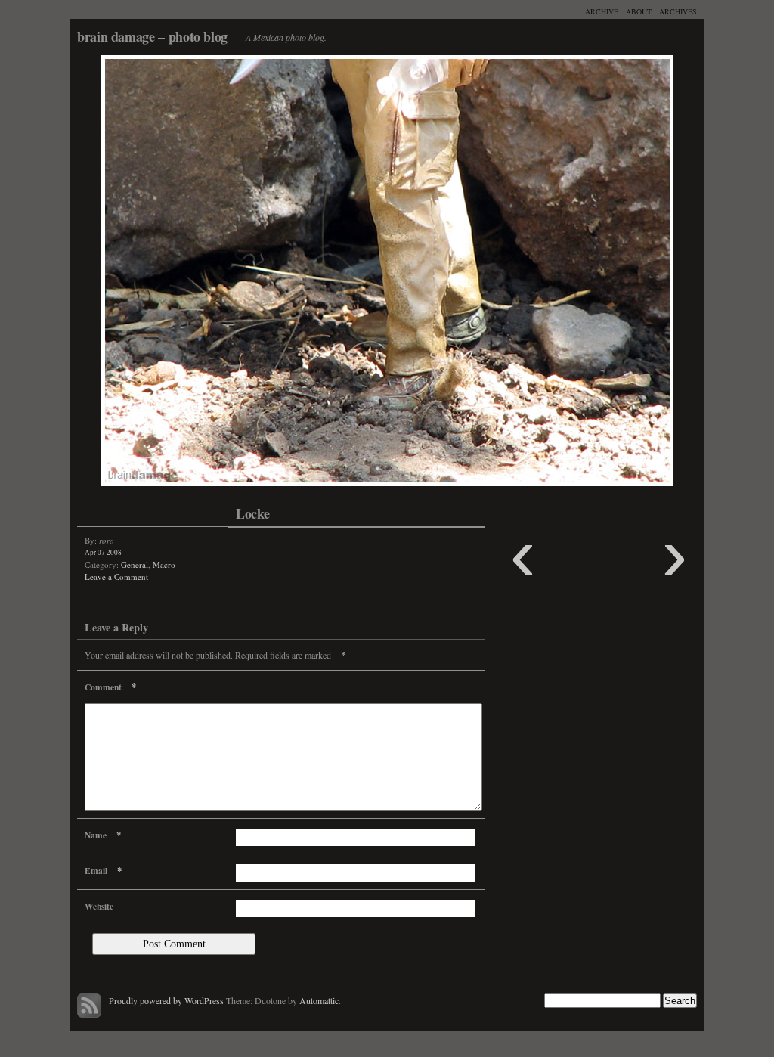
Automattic (319, 1000)
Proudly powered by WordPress (166, 1000)
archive (601, 11)
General (134, 564)
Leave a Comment (116, 576)
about (639, 11)
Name (103, 835)
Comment (110, 686)
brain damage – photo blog (152, 36)
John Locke (545, 274)
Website (99, 906)
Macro (164, 564)
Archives (678, 11)
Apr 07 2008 (103, 552)
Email (103, 870)
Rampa (228, 274)
